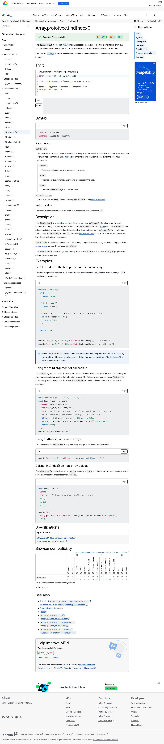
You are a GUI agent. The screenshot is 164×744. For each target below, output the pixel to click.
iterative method (64, 223)
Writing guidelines (106, 712)
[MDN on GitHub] (3, 717)
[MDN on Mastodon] (16, 717)
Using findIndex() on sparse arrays (58, 439)
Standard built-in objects (13, 34)
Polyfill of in (64, 601)
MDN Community (106, 703)
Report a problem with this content (79, 668)
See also (139, 57)
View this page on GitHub (49, 668)
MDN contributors (87, 664)
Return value (43, 205)
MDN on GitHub (105, 720)
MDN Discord (104, 716)
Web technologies (139, 703)
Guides (134, 712)
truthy (101, 153)
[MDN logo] (7, 698)
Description (141, 41)
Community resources (108, 707)
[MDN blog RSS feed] (20, 717)
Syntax (139, 37)
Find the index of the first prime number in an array (69, 267)
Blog (126, 15)
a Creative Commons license (105, 739)
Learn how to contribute (48, 657)
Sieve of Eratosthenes (109, 357)
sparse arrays (41, 246)
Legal (68, 734)
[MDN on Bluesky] (7, 717)
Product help (71, 725)
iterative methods (97, 199)
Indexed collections (49, 608)
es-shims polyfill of (62, 604)
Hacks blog (136, 725)
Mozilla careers (72, 712)
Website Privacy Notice (30, 734)
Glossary (135, 720)
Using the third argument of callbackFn (61, 368)
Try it (138, 33)
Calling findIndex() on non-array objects (61, 465)
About (68, 703)
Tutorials (135, 716)
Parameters (43, 143)
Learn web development (141, 707)
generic (65, 251)
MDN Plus (70, 720)
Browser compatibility (145, 53)
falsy (67, 157)
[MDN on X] (12, 717)
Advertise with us (73, 716)
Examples (140, 45)
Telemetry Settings (53, 734)
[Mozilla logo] (9, 734)
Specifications (142, 49)
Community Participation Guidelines (90, 734)
